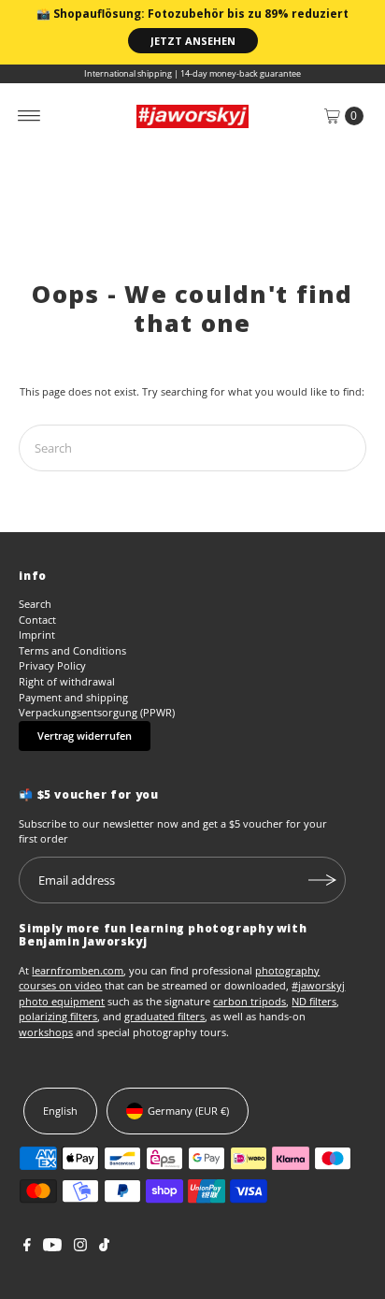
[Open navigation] (29, 116)
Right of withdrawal (67, 681)
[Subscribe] (322, 880)
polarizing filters (58, 1016)
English (60, 1111)
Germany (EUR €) (188, 1111)
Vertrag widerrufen (84, 736)
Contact (37, 620)
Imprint (37, 635)
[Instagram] (80, 1248)
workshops (46, 1032)
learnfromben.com (77, 970)
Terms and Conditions (72, 650)
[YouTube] (52, 1248)
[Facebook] (27, 1248)
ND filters (314, 1001)
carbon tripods (249, 1001)
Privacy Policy (52, 665)
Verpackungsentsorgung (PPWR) (97, 712)
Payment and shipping (73, 697)
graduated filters (164, 1016)
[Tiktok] (104, 1248)
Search (35, 604)
